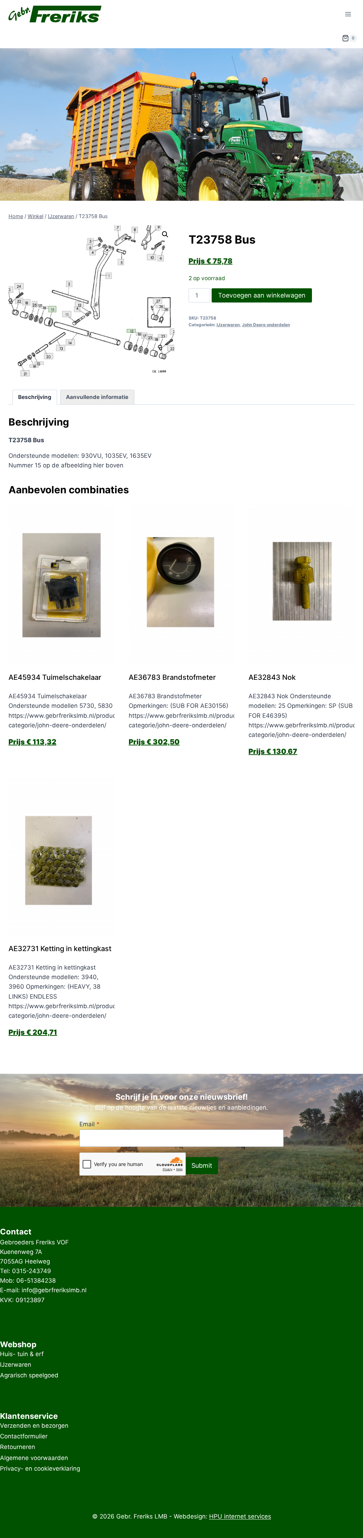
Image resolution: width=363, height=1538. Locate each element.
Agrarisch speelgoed (29, 1375)
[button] (165, 234)
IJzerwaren (228, 324)
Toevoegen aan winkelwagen (262, 295)
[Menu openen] (347, 14)
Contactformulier (24, 1436)
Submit (201, 1165)
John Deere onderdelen (266, 324)
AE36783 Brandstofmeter (172, 677)
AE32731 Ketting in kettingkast (61, 948)
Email (89, 1124)
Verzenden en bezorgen (34, 1425)
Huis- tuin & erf (22, 1353)
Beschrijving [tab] (34, 397)
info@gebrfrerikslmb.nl (54, 1290)
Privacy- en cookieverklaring (40, 1468)
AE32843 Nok (272, 677)
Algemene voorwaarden (34, 1457)
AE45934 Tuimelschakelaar (55, 677)
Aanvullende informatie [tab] (97, 397)
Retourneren (17, 1447)
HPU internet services (240, 1516)
